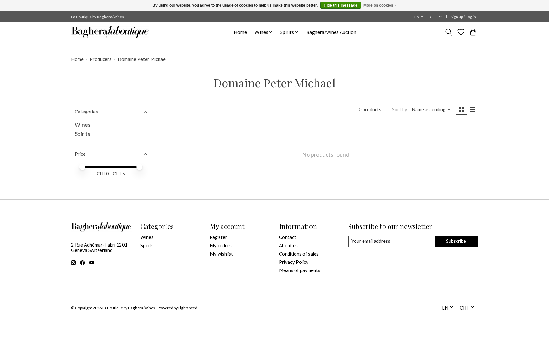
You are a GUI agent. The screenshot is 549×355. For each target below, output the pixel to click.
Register (218, 237)
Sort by (399, 109)
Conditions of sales (299, 253)
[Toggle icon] (448, 32)
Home (240, 32)
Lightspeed (187, 307)
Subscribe (456, 241)
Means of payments (299, 270)
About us (288, 245)
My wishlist (221, 253)
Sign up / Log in (463, 16)
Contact (287, 237)
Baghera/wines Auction (331, 32)
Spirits (82, 134)
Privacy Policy (293, 262)
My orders (221, 245)
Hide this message (340, 5)
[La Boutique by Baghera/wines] (110, 32)
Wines (83, 124)
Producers (101, 59)
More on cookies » (379, 5)
